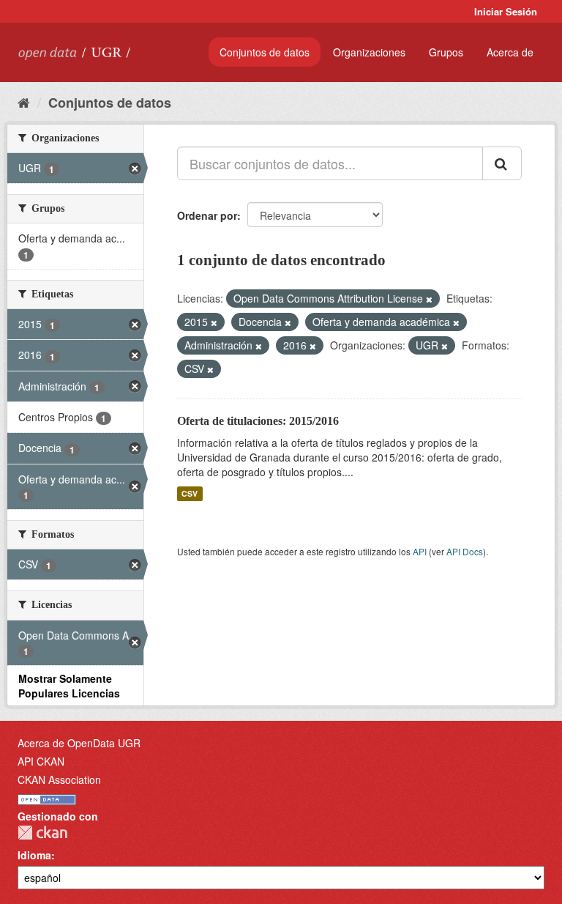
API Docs (464, 551)
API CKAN (41, 761)
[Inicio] (24, 101)
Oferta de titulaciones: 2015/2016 (258, 421)
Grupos (446, 52)
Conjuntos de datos (265, 52)
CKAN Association (59, 779)
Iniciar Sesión (505, 11)
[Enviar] (502, 163)
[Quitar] (429, 299)
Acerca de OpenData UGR (79, 743)
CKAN (42, 832)
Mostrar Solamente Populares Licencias (69, 685)
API (420, 551)
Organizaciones (369, 52)
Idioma (34, 855)
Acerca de (510, 52)
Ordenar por (207, 215)
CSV (189, 493)
